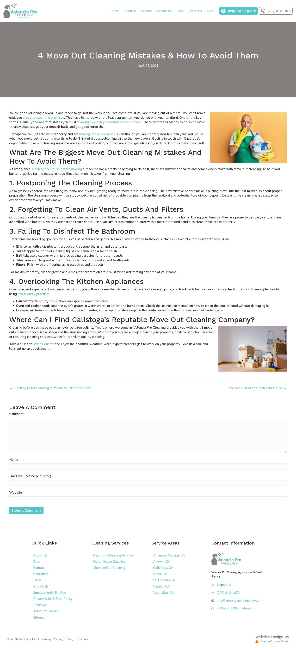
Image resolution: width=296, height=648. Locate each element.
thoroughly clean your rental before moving (109, 122)
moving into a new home (97, 134)
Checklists (195, 11)
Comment (16, 414)
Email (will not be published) (30, 476)
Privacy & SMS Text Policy (52, 599)
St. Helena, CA (164, 580)
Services (146, 11)
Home (114, 11)
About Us (130, 11)
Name (13, 459)
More (210, 11)
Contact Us (164, 11)
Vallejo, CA (161, 586)
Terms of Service (45, 611)
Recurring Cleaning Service (113, 555)
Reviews (39, 605)
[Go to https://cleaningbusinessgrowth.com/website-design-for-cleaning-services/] (220, 639)
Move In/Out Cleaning (109, 568)
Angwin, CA (161, 561)
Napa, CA (160, 574)
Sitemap (39, 617)
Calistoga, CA (163, 568)
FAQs (180, 11)
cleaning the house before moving (57, 169)
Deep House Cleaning (109, 561)
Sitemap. (82, 639)
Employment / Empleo (49, 592)
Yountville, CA (163, 592)
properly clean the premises (43, 117)
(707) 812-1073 (228, 593)
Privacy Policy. (63, 639)
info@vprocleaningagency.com (239, 600)
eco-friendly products (33, 294)
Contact (39, 568)
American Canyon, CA (169, 555)
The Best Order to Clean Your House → (257, 388)
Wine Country (43, 344)
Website (15, 492)
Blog (36, 561)
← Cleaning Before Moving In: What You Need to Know (50, 388)
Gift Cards (40, 586)
